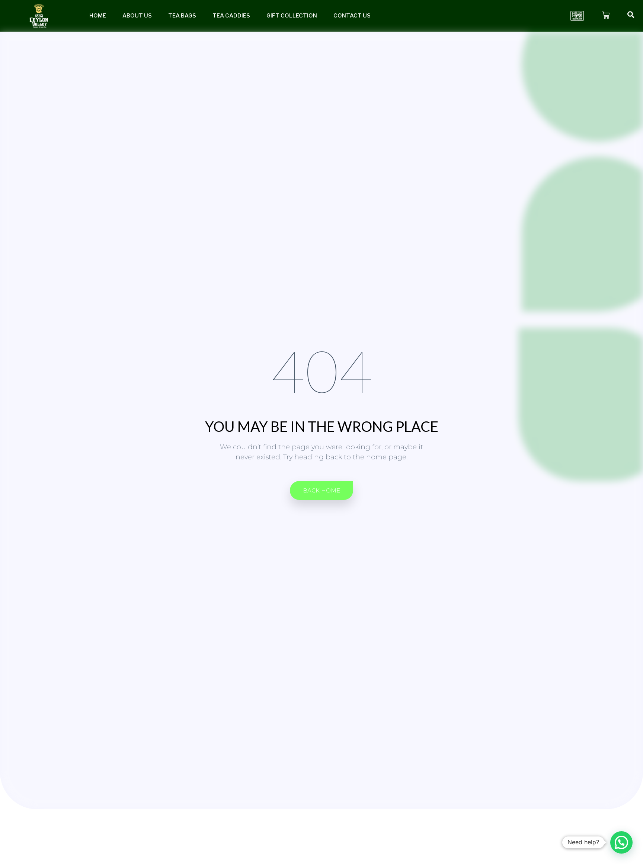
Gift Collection (291, 15)
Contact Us (352, 15)
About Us (137, 15)
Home (97, 15)
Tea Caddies (231, 15)
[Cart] (606, 15)
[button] (321, 490)
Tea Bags (182, 15)
